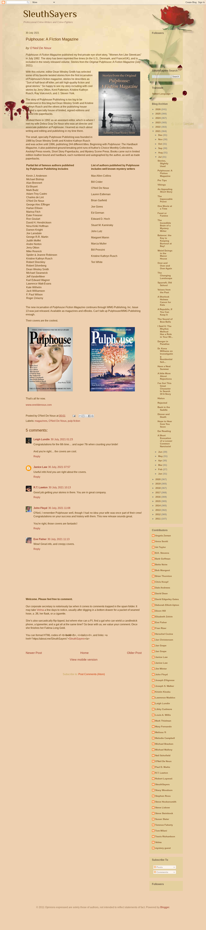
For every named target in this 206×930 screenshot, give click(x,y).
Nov (160, 139)
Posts (159, 867)
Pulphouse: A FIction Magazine (165, 173)
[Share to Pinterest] (92, 416)
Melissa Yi (160, 732)
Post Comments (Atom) (91, 674)
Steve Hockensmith (165, 801)
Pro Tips (162, 180)
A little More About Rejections (165, 376)
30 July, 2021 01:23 (62, 439)
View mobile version (84, 659)
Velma (40, 610)
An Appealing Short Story (165, 190)
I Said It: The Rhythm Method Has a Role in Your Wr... (165, 331)
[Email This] (80, 416)
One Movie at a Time (165, 207)
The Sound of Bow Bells (165, 320)
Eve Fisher (40, 539)
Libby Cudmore (163, 709)
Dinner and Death (164, 415)
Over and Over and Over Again (165, 266)
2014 (158, 505)
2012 (158, 514)
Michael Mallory (163, 749)
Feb (160, 469)
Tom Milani (161, 830)
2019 (158, 483)
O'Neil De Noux (57, 421)
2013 (158, 510)
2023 (158, 122)
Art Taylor (160, 547)
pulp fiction (74, 421)
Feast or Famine (163, 214)
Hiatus (161, 398)
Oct (160, 144)
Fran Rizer (160, 628)
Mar (160, 465)
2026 (158, 109)
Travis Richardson (165, 836)
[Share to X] (86, 416)
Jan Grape (160, 645)
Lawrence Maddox (165, 697)
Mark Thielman (163, 720)
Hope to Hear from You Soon (165, 424)
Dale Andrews (162, 587)
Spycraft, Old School (165, 284)
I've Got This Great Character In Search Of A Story (164, 388)
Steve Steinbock (164, 813)
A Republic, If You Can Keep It (165, 312)
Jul (160, 157)
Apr (160, 460)
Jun (160, 452)
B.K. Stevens (162, 553)
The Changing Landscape (165, 275)
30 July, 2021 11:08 (59, 508)
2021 (158, 131)
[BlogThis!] (83, 416)
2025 (158, 113)
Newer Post (34, 653)
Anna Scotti (161, 541)
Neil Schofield (162, 755)
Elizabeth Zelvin (164, 616)
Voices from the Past (164, 291)
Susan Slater (162, 819)
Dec (160, 135)
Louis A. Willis (163, 715)
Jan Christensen (164, 639)
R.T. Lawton (40, 487)
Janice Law (40, 467)
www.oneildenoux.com (39, 404)
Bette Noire (161, 564)
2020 (158, 479)
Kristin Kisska (162, 692)
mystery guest (163, 848)
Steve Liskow (162, 807)
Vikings (162, 184)
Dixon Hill (160, 610)
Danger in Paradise (163, 342)
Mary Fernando (163, 726)
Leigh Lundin (41, 439)
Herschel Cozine (164, 634)
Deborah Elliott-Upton (167, 605)
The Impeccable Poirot (165, 199)
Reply (36, 456)
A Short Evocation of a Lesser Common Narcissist (165, 440)
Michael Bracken (164, 744)
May (160, 456)
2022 (158, 127)
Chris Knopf (161, 582)
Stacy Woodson (164, 790)
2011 (158, 518)
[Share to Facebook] (89, 416)
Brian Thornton (163, 576)
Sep (160, 148)
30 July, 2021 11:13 (58, 539)
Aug (160, 152)
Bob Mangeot (162, 570)
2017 (158, 492)
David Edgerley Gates (167, 599)
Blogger (164, 907)
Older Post (134, 653)
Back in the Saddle (164, 408)
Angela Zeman (163, 535)
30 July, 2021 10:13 (60, 487)
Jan (160, 473)
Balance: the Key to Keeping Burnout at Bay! (165, 240)
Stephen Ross (163, 796)
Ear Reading (164, 431)
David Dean (161, 593)
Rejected (162, 403)
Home (84, 653)
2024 (158, 118)
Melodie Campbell (165, 738)
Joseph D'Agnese (164, 680)
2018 (158, 488)
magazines (41, 421)
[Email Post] (73, 415)
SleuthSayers (50, 13)
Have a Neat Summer (164, 367)
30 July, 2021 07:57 (59, 467)
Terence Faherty (164, 825)
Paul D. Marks (162, 767)
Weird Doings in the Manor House (165, 254)
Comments (162, 872)
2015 (158, 501)
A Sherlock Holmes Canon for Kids (164, 300)
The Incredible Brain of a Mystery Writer (164, 225)
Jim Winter (161, 668)
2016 (158, 497)
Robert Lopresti (163, 778)
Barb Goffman (162, 558)
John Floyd (40, 508)
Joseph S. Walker (164, 686)
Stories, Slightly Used (163, 163)
